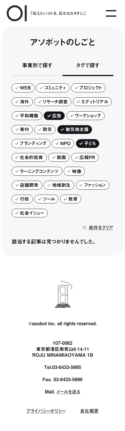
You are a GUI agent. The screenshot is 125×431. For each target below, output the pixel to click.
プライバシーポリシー (46, 411)
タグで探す (87, 65)
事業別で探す (37, 65)
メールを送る (68, 391)
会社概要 (89, 411)
